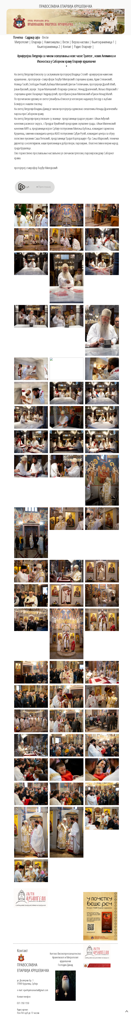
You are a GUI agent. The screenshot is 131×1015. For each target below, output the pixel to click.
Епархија (36, 42)
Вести (45, 37)
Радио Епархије (83, 46)
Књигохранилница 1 (103, 42)
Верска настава (80, 42)
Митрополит (21, 42)
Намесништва (52, 42)
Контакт (67, 46)
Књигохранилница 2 (48, 46)
